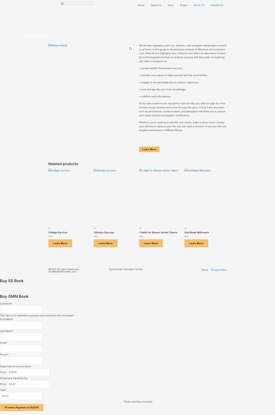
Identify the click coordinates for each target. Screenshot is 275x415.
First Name (7, 319)
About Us (156, 5)
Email (3, 342)
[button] (131, 49)
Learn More (149, 149)
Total (3, 389)
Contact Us (217, 5)
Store (171, 5)
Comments (6, 303)
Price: (3, 372)
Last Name (6, 331)
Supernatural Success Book (15, 366)
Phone (4, 354)
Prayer (184, 5)
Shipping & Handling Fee (14, 378)
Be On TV (199, 5)
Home (141, 5)
